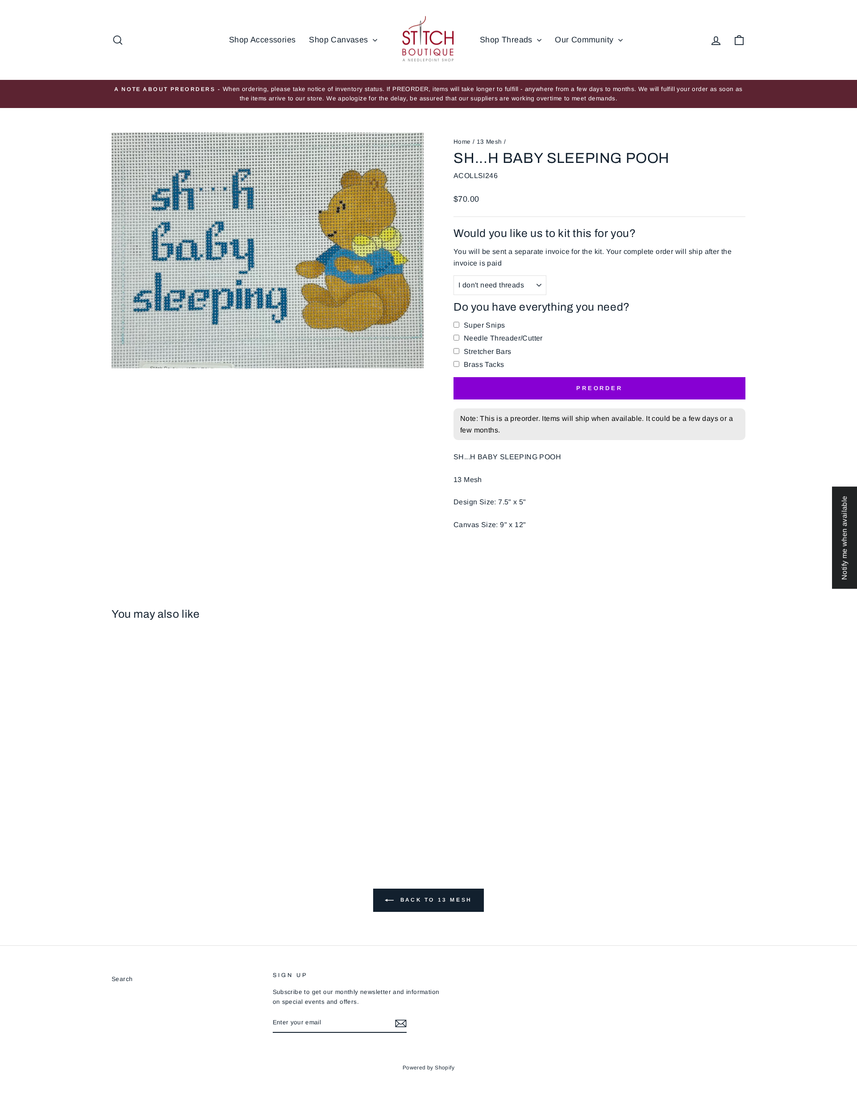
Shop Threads (507, 39)
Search (122, 979)
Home (462, 141)
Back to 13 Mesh (434, 900)
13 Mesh (489, 141)
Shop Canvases (339, 39)
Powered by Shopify (428, 1068)
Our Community (585, 39)
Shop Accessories (262, 39)
